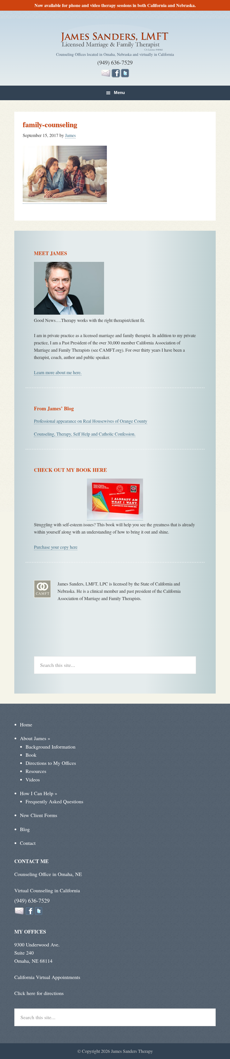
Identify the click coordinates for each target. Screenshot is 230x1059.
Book (31, 754)
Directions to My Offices (51, 763)
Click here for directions (39, 993)
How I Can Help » (38, 793)
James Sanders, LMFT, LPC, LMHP (115, 38)
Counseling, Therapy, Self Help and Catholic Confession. (84, 434)
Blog (25, 829)
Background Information (50, 746)
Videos (33, 779)
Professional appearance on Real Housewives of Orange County (90, 421)
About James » (35, 738)
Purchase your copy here (55, 547)
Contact (28, 843)
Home (26, 724)
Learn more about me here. (58, 372)
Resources (36, 771)
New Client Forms (38, 815)
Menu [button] (119, 92)
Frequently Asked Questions (54, 801)
